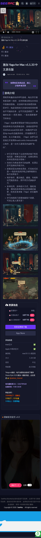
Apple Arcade (11, 74)
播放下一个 (15, 485)
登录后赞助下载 (20, 327)
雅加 (9, 47)
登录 (33, 3)
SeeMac (20, 507)
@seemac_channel (16, 378)
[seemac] (4, 74)
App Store (20, 333)
